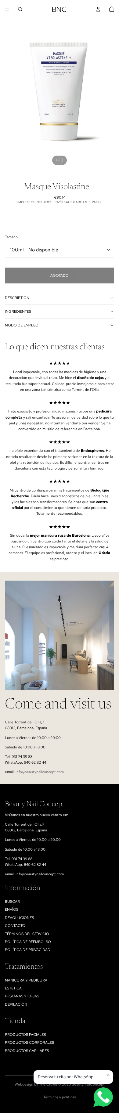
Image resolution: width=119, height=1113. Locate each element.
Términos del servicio (27, 933)
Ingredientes (18, 311)
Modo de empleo (21, 325)
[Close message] (108, 1075)
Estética (13, 988)
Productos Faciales (25, 1034)
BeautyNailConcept (88, 1084)
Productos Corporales (29, 1042)
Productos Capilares (27, 1050)
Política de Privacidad (27, 949)
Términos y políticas (59, 1097)
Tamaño (11, 237)
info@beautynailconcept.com (40, 771)
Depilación (16, 1004)
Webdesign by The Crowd (36, 1084)
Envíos (11, 909)
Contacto (15, 925)
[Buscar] (20, 9)
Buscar (12, 901)
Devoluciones (19, 917)
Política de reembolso (28, 941)
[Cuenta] (98, 9)
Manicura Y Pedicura (26, 980)
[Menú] (7, 9)
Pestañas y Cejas (22, 996)
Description (17, 297)
